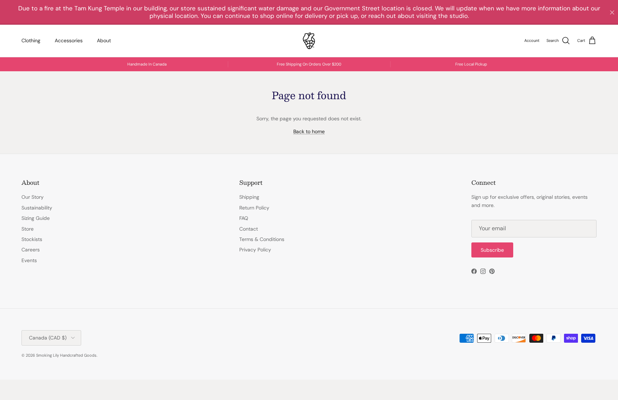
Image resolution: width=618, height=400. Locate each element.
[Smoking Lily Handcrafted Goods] (309, 41)
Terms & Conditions (261, 239)
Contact (248, 229)
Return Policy (254, 207)
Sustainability (36, 207)
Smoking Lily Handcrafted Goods (66, 355)
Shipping (249, 197)
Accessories (69, 40)
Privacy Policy (255, 249)
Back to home (309, 131)
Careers (30, 249)
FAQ (243, 218)
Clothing (30, 40)
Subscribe (492, 250)
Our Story (32, 197)
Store (27, 229)
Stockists (31, 239)
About (104, 40)
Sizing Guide (35, 218)
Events (29, 260)
